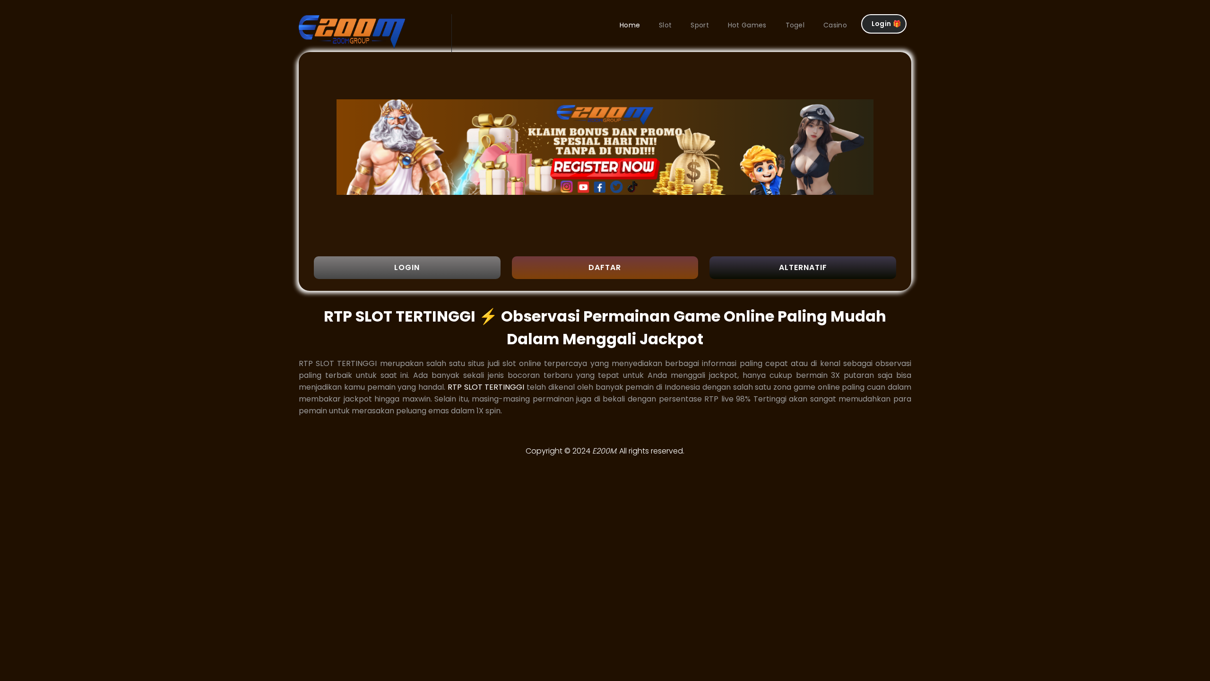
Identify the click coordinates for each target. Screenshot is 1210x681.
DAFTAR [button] (604, 267)
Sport (700, 25)
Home (630, 25)
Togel (795, 25)
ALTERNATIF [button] (803, 267)
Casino (835, 25)
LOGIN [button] (407, 267)
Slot (665, 25)
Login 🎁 (886, 23)
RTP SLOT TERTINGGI (486, 387)
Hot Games (747, 25)
